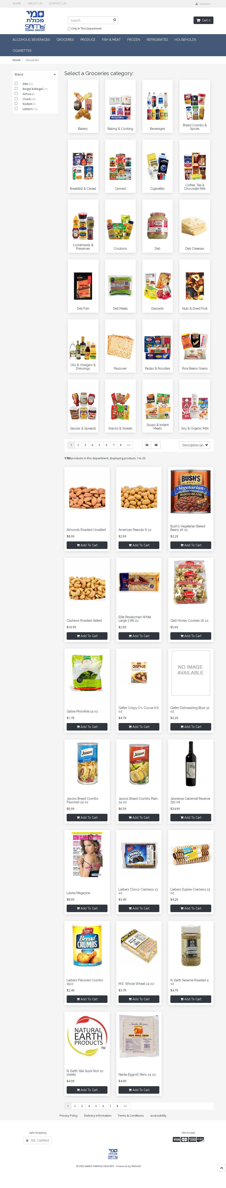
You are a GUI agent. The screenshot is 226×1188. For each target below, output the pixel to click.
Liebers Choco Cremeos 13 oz (138, 891)
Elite (26, 84)
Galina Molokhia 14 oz (82, 711)
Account (204, 4)
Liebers (28, 109)
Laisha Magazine (78, 893)
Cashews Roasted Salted (84, 620)
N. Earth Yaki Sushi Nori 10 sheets (85, 1072)
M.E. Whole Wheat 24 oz (136, 983)
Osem (27, 99)
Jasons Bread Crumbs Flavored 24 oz (82, 800)
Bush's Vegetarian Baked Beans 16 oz (187, 527)
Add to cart (89, 545)
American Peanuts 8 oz (135, 530)
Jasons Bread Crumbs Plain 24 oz (138, 800)
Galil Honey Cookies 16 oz (189, 620)
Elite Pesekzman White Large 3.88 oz (135, 618)
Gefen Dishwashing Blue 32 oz (189, 709)
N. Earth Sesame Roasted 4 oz (189, 981)
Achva (27, 94)
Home (17, 60)
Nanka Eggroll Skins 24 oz (137, 1074)
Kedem (28, 104)
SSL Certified (38, 1140)
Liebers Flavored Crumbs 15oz (85, 981)
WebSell (136, 1166)
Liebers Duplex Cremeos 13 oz (190, 891)
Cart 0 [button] (205, 20)
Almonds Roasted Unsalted (86, 530)
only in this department (86, 28)
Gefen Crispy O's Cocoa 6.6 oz (139, 709)
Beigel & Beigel (33, 89)
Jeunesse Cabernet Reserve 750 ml (190, 800)
